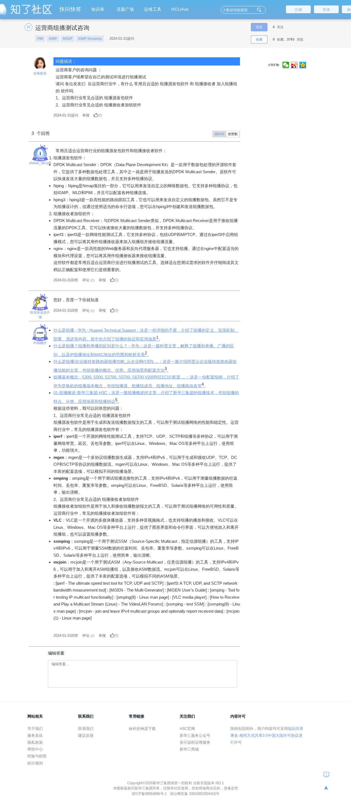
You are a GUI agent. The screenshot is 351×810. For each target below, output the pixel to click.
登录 (326, 9)
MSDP (67, 39)
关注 (259, 27)
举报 (85, 115)
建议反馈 (86, 735)
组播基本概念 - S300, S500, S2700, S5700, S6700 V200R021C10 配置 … (119, 377)
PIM (40, 39)
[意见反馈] (326, 774)
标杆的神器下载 (142, 728)
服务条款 (35, 735)
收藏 (259, 39)
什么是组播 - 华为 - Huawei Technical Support (94, 330)
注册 (298, 9)
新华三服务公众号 (195, 735)
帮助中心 (35, 749)
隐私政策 (35, 742)
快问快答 (70, 9)
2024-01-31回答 (65, 280)
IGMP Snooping (90, 39)
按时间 (219, 134)
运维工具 (153, 9)
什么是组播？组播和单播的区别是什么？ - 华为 (96, 345)
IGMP (53, 39)
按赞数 (233, 134)
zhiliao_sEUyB (40, 163)
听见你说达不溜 (40, 315)
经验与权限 (37, 756)
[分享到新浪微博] (294, 65)
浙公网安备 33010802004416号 (194, 794)
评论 (85, 280)
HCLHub (180, 9)
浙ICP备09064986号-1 (150, 794)
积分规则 (35, 763)
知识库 (97, 9)
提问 (65, 115)
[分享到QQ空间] (302, 65)
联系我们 (86, 728)
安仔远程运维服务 (195, 742)
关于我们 (35, 728)
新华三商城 (189, 749)
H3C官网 (187, 728)
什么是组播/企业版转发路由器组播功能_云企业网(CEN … (105, 361)
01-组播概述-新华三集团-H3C (80, 392)
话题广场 (125, 9)
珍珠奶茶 (40, 73)
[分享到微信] (285, 65)
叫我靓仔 (40, 343)
